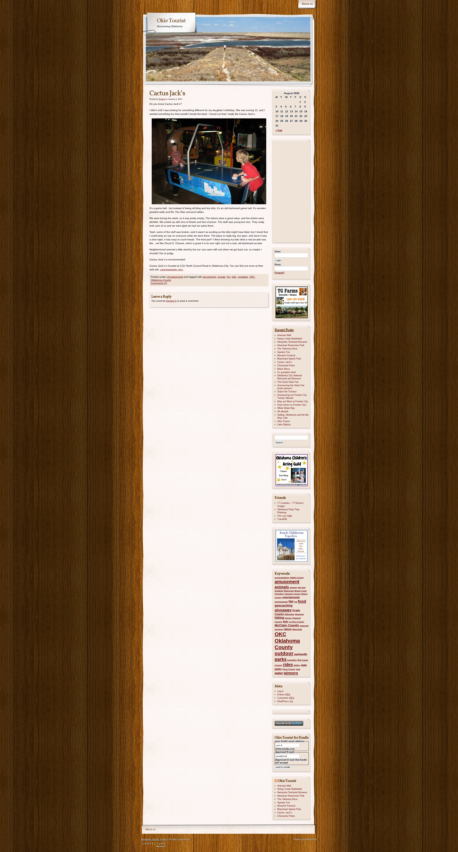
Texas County (288, 669)
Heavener (299, 614)
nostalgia (243, 276)
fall (295, 602)
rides (288, 664)
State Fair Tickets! (287, 391)
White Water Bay (286, 408)
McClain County (287, 625)
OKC (252, 276)
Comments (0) (159, 283)
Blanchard (289, 591)
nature (288, 629)
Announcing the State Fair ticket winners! (290, 387)
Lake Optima (284, 424)
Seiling (297, 665)
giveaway (283, 610)
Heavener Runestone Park (290, 345)
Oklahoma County (161, 280)
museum (279, 629)
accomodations (282, 578)
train (298, 669)
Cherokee (279, 594)
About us (307, 3)
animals (282, 587)
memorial (304, 626)
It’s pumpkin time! (286, 372)
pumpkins (292, 660)
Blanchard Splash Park (289, 358)
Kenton (288, 618)
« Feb (279, 130)
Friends (280, 497)
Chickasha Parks (286, 365)
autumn (293, 587)
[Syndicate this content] (276, 781)
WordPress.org (285, 701)
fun (228, 276)
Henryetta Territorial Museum (292, 342)
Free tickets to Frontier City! (291, 404)
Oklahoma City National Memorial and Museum (289, 377)
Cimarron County (292, 594)
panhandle (300, 654)
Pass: (278, 264)
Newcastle (297, 629)
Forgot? (279, 272)
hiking (279, 618)
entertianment (281, 602)
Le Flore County (296, 622)
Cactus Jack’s (284, 362)
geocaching (284, 605)
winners (291, 673)
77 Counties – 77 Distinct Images (290, 504)
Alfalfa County (297, 578)
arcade (221, 276)
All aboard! (282, 411)
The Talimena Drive (287, 348)
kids (234, 276)
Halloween (289, 614)
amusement (209, 276)
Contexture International (153, 844)
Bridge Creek (300, 591)
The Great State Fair (288, 382)
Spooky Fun (283, 352)
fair (291, 601)
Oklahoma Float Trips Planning (288, 511)
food (302, 601)
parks (281, 659)
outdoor (284, 653)
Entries (283, 694)
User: (278, 251)
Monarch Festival (286, 355)
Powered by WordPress (305, 839)
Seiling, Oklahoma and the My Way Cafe (293, 416)
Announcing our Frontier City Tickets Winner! (292, 396)
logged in (171, 300)
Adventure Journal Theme (154, 839)
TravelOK (282, 519)
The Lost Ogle (284, 516)
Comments (285, 698)
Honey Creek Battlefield (289, 338)
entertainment (291, 597)
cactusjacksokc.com (171, 269)
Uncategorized (175, 276)
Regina (162, 99)
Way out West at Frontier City (292, 401)
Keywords (282, 573)
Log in (280, 691)
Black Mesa (283, 369)
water (279, 673)
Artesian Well (284, 335)
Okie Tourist (171, 21)
